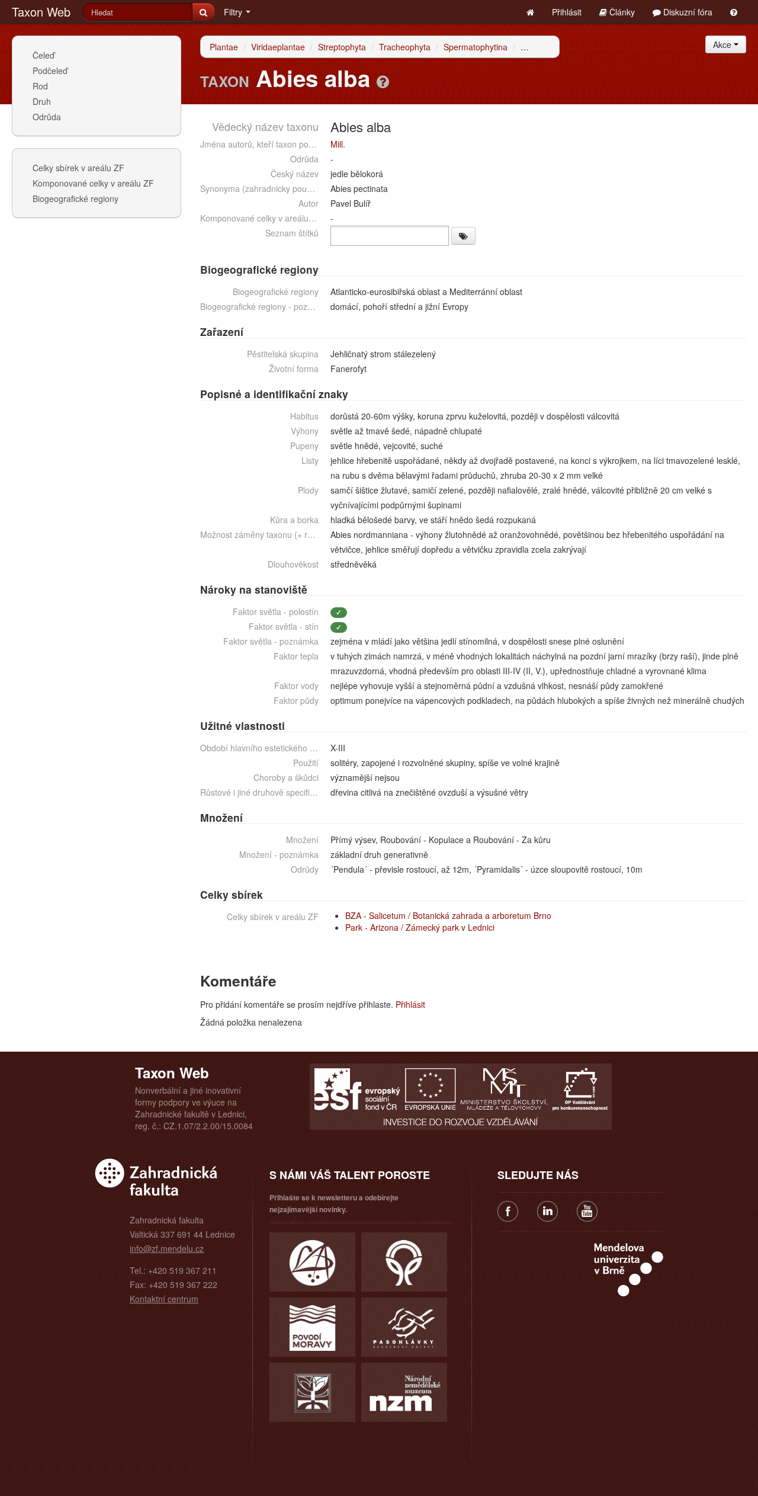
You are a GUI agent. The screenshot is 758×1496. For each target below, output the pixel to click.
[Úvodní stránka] (530, 12)
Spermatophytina (476, 47)
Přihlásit (567, 12)
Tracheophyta (405, 47)
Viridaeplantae (278, 47)
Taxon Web (41, 11)
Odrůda (47, 117)
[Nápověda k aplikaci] (733, 12)
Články (621, 12)
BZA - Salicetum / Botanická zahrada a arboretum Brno (448, 915)
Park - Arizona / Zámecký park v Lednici (419, 927)
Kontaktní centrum (164, 1299)
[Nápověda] (383, 81)
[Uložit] (463, 236)
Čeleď (43, 55)
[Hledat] (203, 12)
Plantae (224, 47)
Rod (40, 86)
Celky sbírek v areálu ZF (78, 168)
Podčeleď (50, 70)
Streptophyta (342, 47)
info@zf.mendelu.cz (167, 1248)
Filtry (234, 12)
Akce (723, 44)
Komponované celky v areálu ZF (93, 183)
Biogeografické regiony (75, 198)
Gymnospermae (551, 47)
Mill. (337, 144)
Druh (42, 101)
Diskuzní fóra (686, 12)
